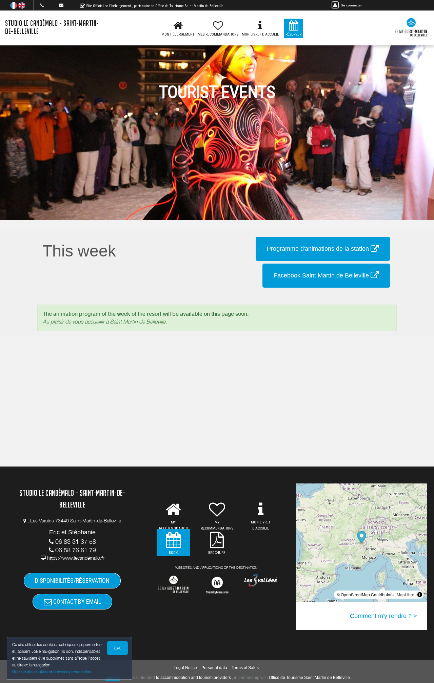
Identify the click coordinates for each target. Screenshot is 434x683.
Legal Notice (185, 667)
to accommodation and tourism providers (193, 677)
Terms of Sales (245, 667)
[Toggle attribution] (420, 595)
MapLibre (405, 594)
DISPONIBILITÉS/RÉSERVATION (72, 580)
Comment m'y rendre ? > (383, 616)
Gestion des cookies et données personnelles (51, 671)
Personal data (214, 667)
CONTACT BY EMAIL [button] (76, 601)
